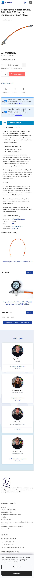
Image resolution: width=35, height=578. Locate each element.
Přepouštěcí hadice (18, 219)
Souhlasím (17, 573)
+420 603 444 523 (9, 542)
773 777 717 (17, 368)
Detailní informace (6, 83)
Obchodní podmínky (7, 512)
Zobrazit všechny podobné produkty (17, 322)
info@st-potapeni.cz (10, 539)
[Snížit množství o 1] (8, 75)
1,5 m (12, 317)
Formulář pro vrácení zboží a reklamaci (12, 526)
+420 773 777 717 (9, 544)
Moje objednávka (6, 529)
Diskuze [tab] (18, 123)
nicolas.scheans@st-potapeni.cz (17, 459)
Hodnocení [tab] (11, 123)
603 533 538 (17, 429)
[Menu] (31, 2)
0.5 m (13, 224)
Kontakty (3, 517)
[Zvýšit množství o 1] (8, 73)
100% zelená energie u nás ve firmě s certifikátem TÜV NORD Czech (17, 523)
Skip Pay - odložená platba (8, 510)
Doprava (3, 507)
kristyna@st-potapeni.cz (17, 398)
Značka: (7, 20)
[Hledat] (20, 2)
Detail (29, 272)
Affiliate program (6, 520)
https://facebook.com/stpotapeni (14, 547)
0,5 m (3, 317)
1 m (8, 317)
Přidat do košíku (18, 74)
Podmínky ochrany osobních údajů (11, 515)
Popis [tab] (4, 123)
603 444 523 (17, 400)
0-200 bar (15, 229)
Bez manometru (17, 226)
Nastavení (16, 567)
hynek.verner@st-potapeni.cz (17, 366)
